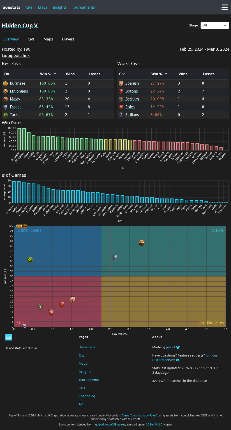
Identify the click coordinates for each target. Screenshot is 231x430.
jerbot (171, 347)
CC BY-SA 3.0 (154, 424)
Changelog (87, 396)
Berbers (132, 98)
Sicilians (132, 114)
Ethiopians (19, 91)
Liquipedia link (16, 55)
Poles (130, 106)
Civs (29, 7)
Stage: (194, 25)
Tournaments (89, 380)
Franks (15, 106)
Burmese (17, 83)
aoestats (11, 7)
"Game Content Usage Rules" (139, 415)
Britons (131, 91)
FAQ (82, 388)
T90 (26, 49)
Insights (60, 7)
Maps (42, 7)
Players (68, 39)
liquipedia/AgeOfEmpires (109, 424)
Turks (14, 114)
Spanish (132, 83)
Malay (15, 98)
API (81, 404)
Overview (11, 39)
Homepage (87, 347)
